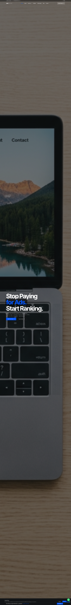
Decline (60, 601)
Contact (47, 3)
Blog (43, 3)
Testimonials (39, 3)
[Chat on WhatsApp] (68, 599)
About (25, 3)
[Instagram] (64, 0)
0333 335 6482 (9, 0)
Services (29, 3)
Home (22, 3)
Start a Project (60, 3)
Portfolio (34, 3)
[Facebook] (63, 0)
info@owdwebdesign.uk (16, 0)
